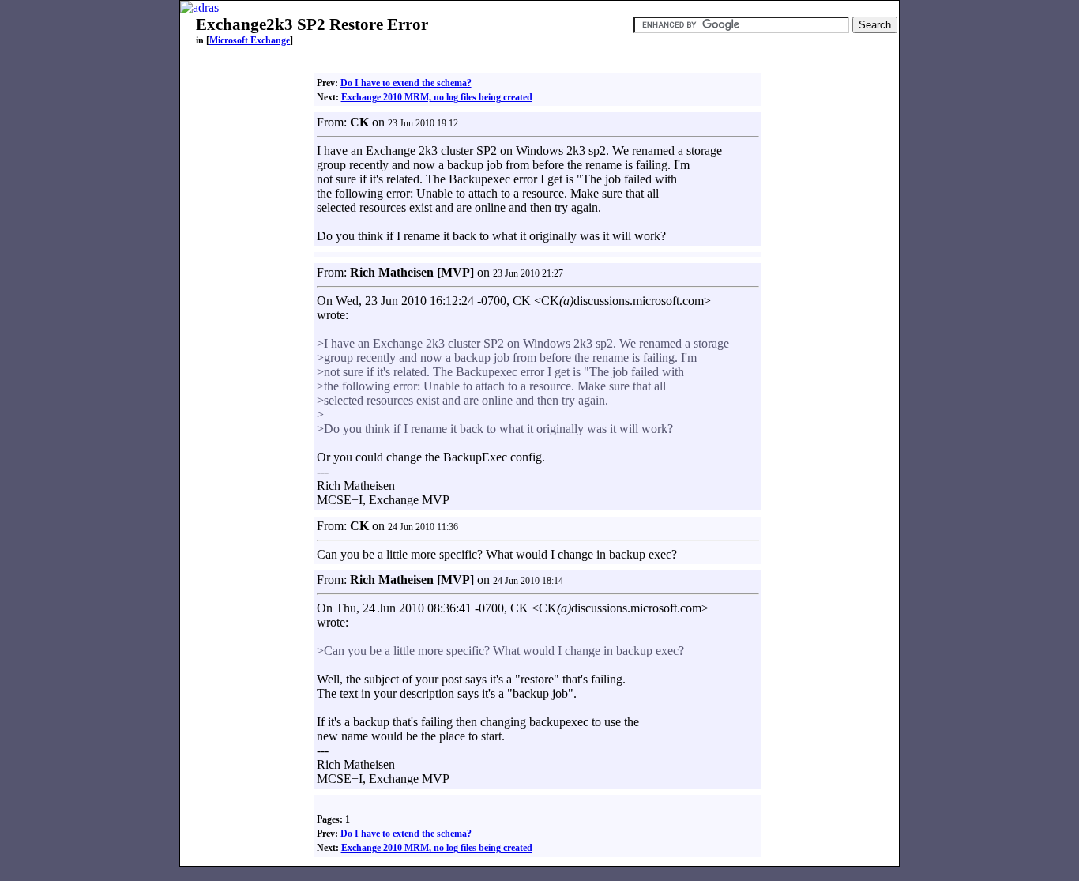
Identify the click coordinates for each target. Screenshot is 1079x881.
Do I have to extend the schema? (406, 82)
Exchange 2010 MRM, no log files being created (436, 97)
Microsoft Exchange (249, 40)
